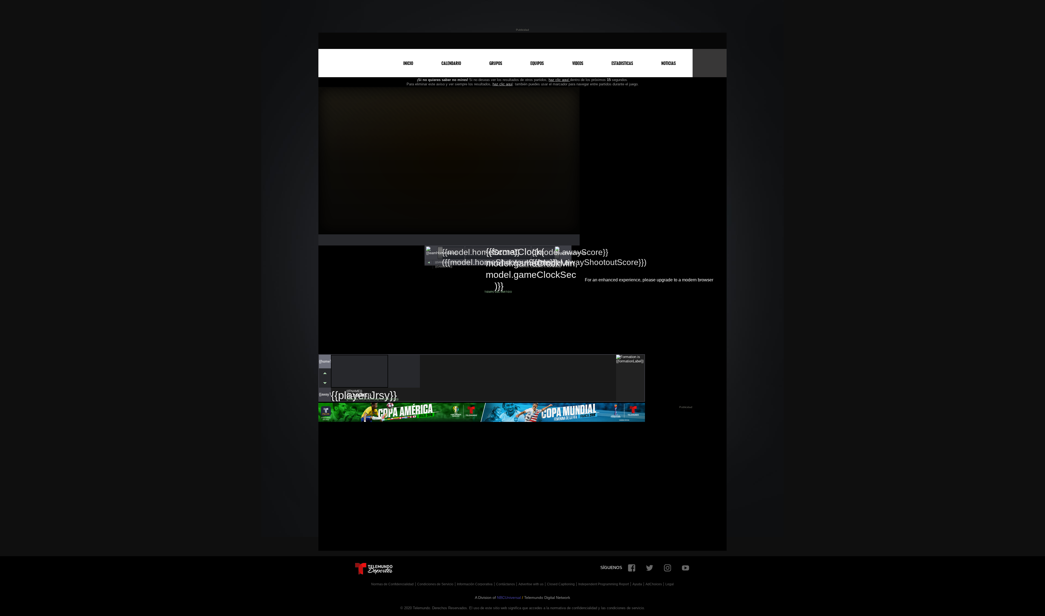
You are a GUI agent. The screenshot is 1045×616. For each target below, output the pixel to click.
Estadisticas (622, 63)
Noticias (668, 63)
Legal (669, 584)
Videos (577, 63)
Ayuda (637, 584)
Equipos (537, 63)
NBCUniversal (509, 597)
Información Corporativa (475, 584)
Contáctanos (505, 584)
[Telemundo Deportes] (518, 40)
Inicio (408, 63)
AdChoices (654, 584)
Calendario (451, 63)
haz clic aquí (559, 80)
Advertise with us (530, 584)
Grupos (495, 63)
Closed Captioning (561, 584)
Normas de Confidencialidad (392, 584)
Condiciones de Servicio (435, 584)
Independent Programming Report (603, 584)
